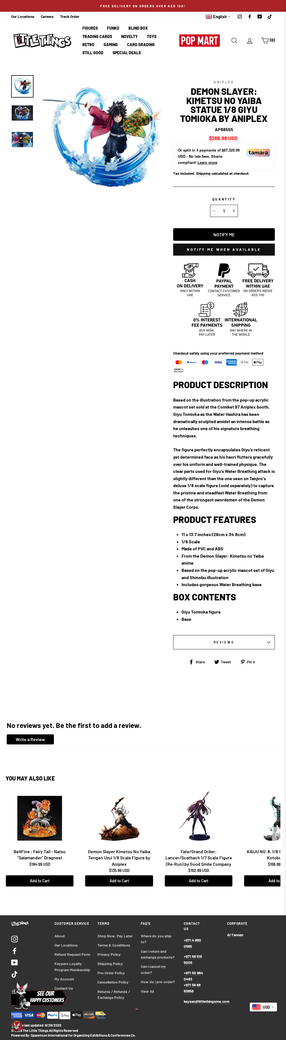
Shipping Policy (110, 963)
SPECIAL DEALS (127, 52)
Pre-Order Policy (111, 972)
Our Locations (22, 16)
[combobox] (263, 1007)
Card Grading (141, 44)
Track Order (69, 16)
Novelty (129, 36)
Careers (47, 16)
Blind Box (138, 28)
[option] (143, 6)
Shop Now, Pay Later (115, 935)
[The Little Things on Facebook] (14, 950)
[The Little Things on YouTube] (14, 962)
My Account (64, 979)
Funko (113, 28)
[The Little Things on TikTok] (14, 974)
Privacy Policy (109, 954)
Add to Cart (39, 880)
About (59, 935)
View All (147, 991)
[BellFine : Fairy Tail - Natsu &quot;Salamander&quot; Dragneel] (39, 818)
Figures (90, 28)
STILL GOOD (92, 52)
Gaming (111, 44)
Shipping (203, 173)
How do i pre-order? (158, 981)
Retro (88, 44)
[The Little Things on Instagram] (14, 938)
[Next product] (277, 838)
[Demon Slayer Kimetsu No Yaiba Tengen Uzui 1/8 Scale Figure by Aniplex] (119, 818)
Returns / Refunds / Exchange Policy (114, 994)
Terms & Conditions (113, 945)
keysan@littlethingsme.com (206, 1001)
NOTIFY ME (224, 234)
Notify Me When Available (224, 249)
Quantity (224, 199)
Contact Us (63, 988)
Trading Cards (97, 36)
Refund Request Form (72, 954)
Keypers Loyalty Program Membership (72, 966)
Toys (151, 36)
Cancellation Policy (112, 982)
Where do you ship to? (156, 938)
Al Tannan (235, 934)
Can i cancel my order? (154, 969)
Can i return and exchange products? (158, 954)
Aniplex (224, 82)
